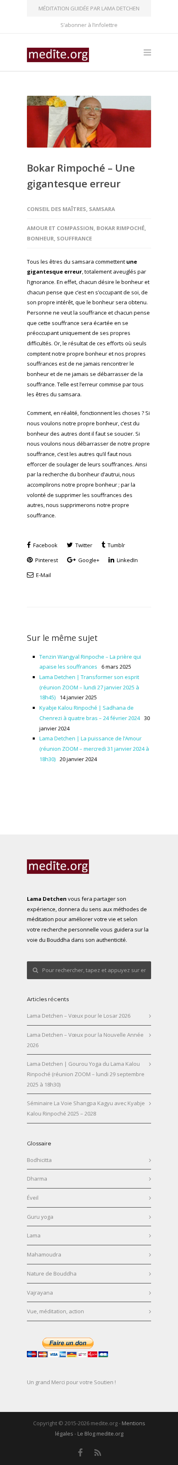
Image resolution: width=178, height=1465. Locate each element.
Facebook (45, 545)
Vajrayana (40, 1292)
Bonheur (40, 238)
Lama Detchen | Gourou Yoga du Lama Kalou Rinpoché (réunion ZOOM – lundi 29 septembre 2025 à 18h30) (85, 1074)
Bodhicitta (39, 1160)
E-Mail (43, 575)
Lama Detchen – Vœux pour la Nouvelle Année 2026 (85, 1040)
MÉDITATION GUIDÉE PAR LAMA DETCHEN (89, 8)
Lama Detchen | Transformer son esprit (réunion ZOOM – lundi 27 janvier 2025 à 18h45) (89, 687)
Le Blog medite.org (100, 1433)
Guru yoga (40, 1216)
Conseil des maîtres (56, 209)
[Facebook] (80, 1452)
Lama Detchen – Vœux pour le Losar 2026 (78, 1015)
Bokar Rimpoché (120, 228)
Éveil (32, 1197)
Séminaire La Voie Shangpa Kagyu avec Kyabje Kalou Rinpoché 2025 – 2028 (86, 1108)
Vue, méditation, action (55, 1311)
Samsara (102, 209)
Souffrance (74, 238)
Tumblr (115, 545)
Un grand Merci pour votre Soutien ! (71, 1382)
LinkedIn (126, 560)
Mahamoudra (44, 1254)
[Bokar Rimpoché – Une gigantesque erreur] (89, 122)
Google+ (88, 560)
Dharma (37, 1178)
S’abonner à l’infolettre (89, 25)
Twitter (83, 545)
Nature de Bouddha (52, 1273)
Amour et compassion (60, 228)
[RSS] (98, 1452)
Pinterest (46, 560)
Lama (34, 1235)
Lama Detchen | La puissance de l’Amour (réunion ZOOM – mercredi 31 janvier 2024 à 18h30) (94, 748)
